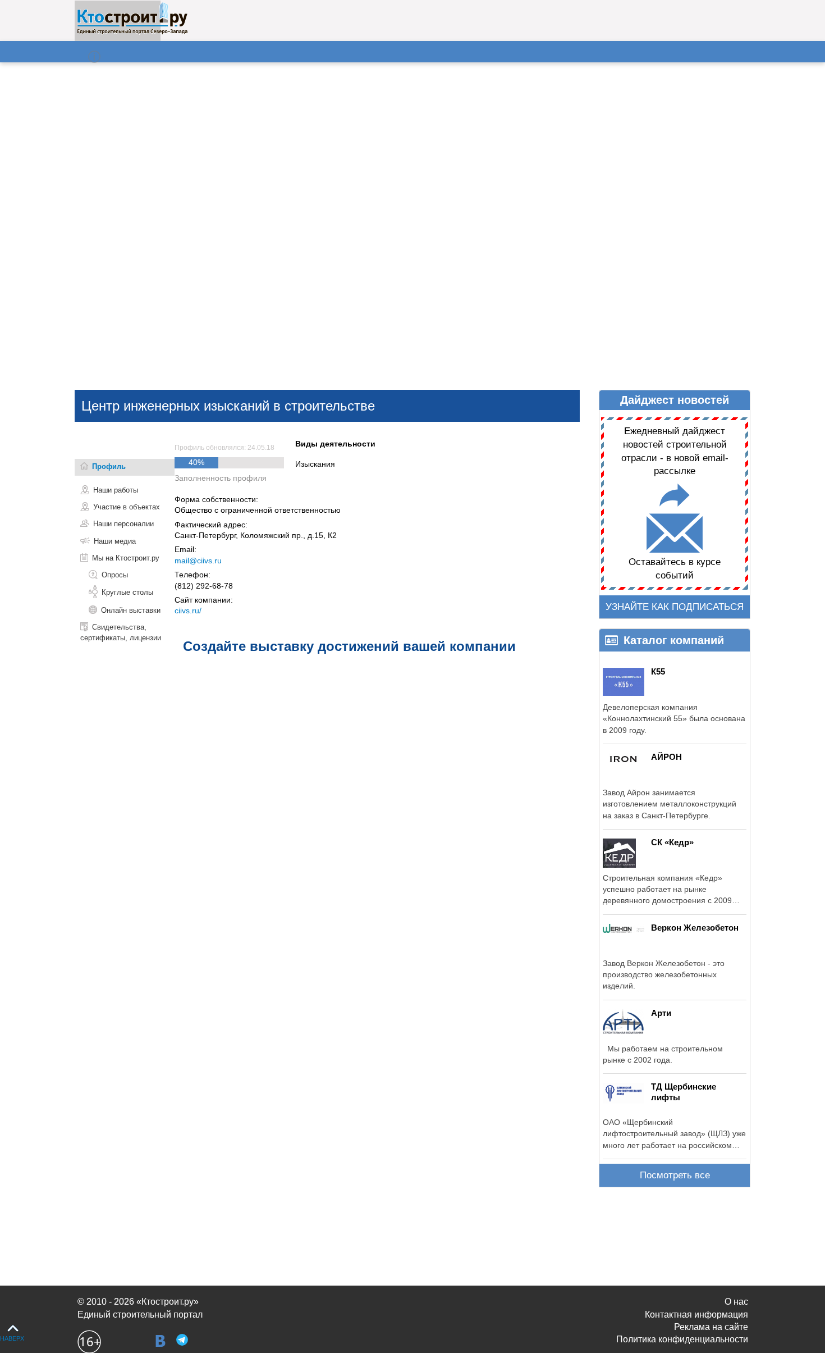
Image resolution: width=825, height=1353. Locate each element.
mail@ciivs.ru (198, 560)
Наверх (12, 1338)
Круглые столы (127, 592)
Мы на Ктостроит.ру (125, 558)
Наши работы (115, 490)
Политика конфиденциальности (682, 1339)
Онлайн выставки (131, 610)
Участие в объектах (126, 507)
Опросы (115, 575)
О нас (736, 1301)
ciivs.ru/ (188, 610)
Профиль (109, 466)
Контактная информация (696, 1314)
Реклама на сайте (711, 1327)
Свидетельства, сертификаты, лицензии (120, 632)
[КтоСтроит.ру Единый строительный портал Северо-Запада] (132, 32)
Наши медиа (115, 541)
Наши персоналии (123, 524)
